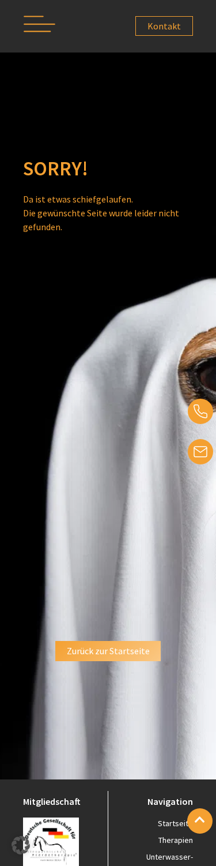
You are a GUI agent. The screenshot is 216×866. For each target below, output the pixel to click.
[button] (39, 26)
